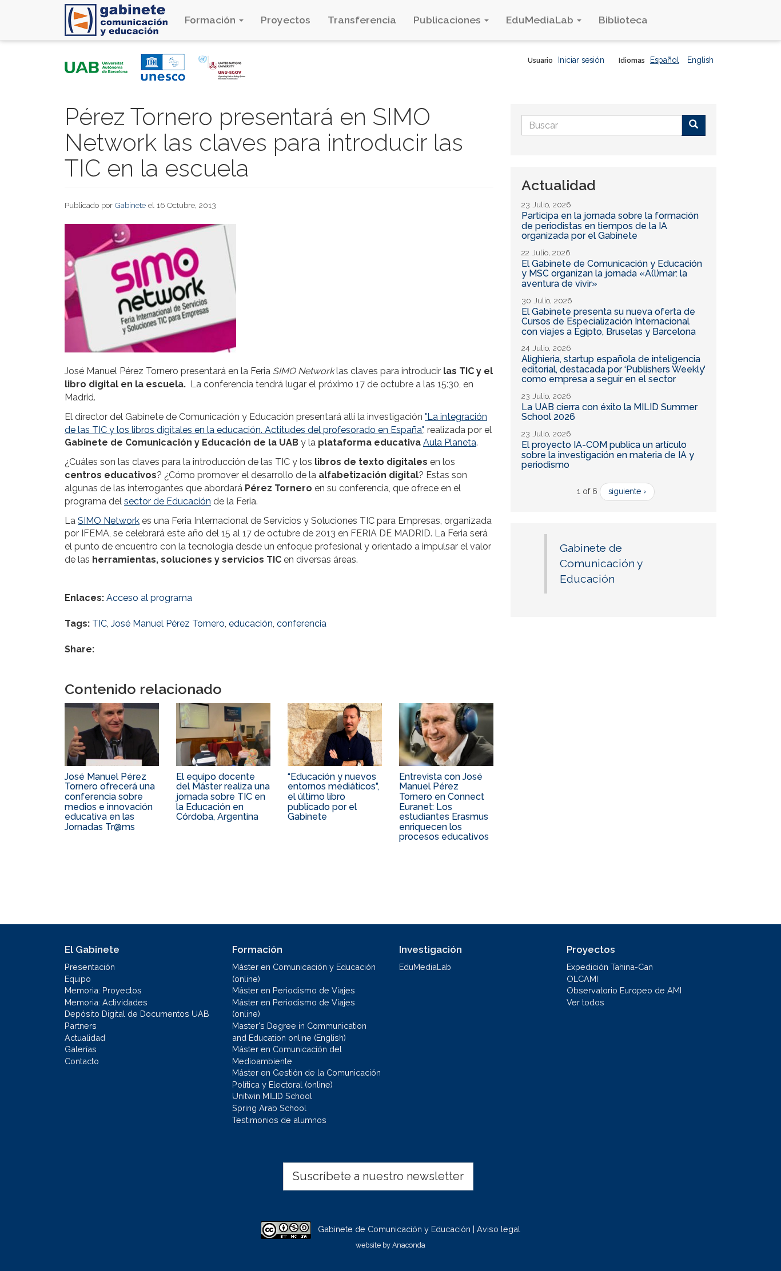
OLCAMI (582, 979)
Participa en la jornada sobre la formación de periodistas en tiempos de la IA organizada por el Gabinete (610, 225)
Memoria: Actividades (106, 1002)
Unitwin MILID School (272, 1096)
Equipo (78, 979)
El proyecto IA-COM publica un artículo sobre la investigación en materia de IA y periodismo (607, 454)
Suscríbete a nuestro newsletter (378, 1176)
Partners (81, 1026)
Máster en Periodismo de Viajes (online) (293, 1008)
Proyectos (285, 20)
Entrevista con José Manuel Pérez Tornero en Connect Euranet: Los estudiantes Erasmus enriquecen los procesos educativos (444, 807)
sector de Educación (167, 501)
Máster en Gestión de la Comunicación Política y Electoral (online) (306, 1078)
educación (251, 623)
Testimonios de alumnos (279, 1120)
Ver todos (585, 1002)
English (700, 60)
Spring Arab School (269, 1108)
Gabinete (130, 205)
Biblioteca (623, 20)
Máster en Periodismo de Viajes (293, 990)
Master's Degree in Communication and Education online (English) (299, 1032)
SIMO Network (109, 520)
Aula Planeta (449, 442)
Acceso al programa (149, 597)
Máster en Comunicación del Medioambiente (287, 1055)
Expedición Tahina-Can (610, 967)
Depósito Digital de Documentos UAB (137, 1014)
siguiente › (627, 491)
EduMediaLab (541, 20)
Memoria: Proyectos (103, 990)
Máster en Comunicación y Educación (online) (304, 973)
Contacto (82, 1061)
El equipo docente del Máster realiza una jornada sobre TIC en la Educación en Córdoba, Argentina (223, 796)
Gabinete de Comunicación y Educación (601, 564)
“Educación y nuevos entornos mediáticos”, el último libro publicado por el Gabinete (333, 796)
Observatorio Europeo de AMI (624, 990)
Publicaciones (448, 20)
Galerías (81, 1049)
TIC (99, 623)
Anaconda (408, 1245)
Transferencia (362, 20)
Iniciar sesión (581, 60)
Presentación (90, 967)
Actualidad (85, 1038)
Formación (211, 20)
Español (664, 60)
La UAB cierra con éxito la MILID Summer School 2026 (609, 412)
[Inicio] (120, 20)
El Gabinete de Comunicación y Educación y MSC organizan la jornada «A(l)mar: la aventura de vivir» (611, 273)
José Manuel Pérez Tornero (168, 623)
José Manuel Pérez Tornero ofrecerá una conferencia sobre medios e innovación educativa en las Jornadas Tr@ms (110, 801)
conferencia (301, 623)
